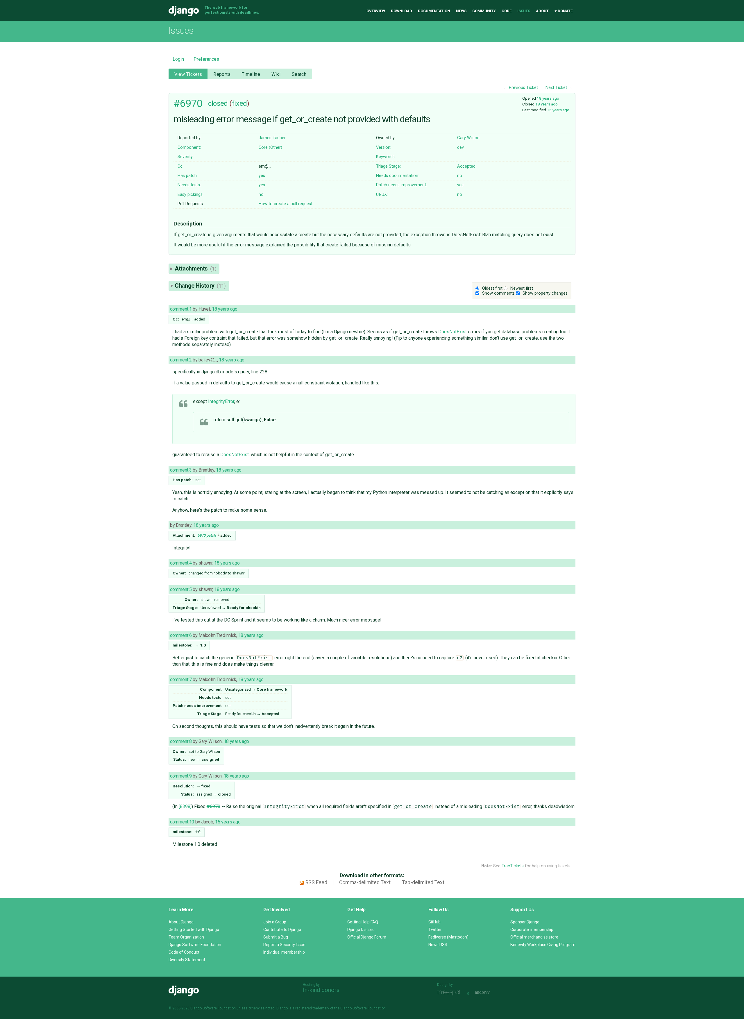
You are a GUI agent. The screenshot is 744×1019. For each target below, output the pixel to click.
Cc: (180, 166)
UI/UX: (382, 194)
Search (299, 74)
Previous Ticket (523, 87)
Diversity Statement (187, 959)
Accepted (466, 166)
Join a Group (274, 922)
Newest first (521, 288)
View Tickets (188, 74)
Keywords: (386, 156)
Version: (383, 147)
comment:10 (182, 822)
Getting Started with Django (194, 929)
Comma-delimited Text (365, 882)
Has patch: (188, 175)
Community (484, 11)
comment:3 (181, 470)
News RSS (437, 944)
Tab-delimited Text (423, 882)
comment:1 (181, 309)
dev (460, 147)
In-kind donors (321, 989)
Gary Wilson (468, 137)
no (459, 175)
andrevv (488, 992)
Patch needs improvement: (401, 184)
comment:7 (181, 679)
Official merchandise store (534, 937)
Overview (375, 11)
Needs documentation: (397, 175)
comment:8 (181, 741)
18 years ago (548, 98)
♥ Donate (564, 11)
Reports (221, 74)
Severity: (186, 156)
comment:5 (181, 589)
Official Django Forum (366, 937)
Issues (523, 11)
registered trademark (312, 1008)
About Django (181, 922)
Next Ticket (556, 87)
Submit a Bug (275, 937)
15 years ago (558, 110)
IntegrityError (221, 401)
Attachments (195, 268)
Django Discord (361, 929)
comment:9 (181, 776)
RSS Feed (316, 882)
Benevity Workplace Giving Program (542, 944)
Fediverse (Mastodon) (448, 937)
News (461, 11)
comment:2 (181, 360)
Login (178, 59)
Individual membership (284, 952)
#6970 (188, 103)
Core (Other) (270, 147)
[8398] (185, 806)
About (542, 11)
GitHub (434, 922)
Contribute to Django (282, 929)
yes (262, 175)
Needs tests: (189, 184)
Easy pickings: (190, 194)
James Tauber (272, 137)
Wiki (276, 74)
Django (184, 11)
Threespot (450, 992)
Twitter (435, 929)
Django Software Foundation (195, 944)
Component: (189, 147)
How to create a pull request (285, 203)
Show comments (498, 293)
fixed (239, 103)
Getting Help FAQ (362, 922)
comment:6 (181, 635)
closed (218, 103)
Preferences (206, 59)
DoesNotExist (452, 331)
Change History (200, 285)
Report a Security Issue (284, 944)
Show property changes (545, 293)
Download (401, 11)
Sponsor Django (524, 922)
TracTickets (513, 866)
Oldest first (492, 288)
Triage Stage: (388, 166)
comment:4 (181, 563)
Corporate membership (531, 929)
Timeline (251, 74)
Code (507, 11)
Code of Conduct (184, 952)
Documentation (434, 11)
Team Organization (186, 937)
